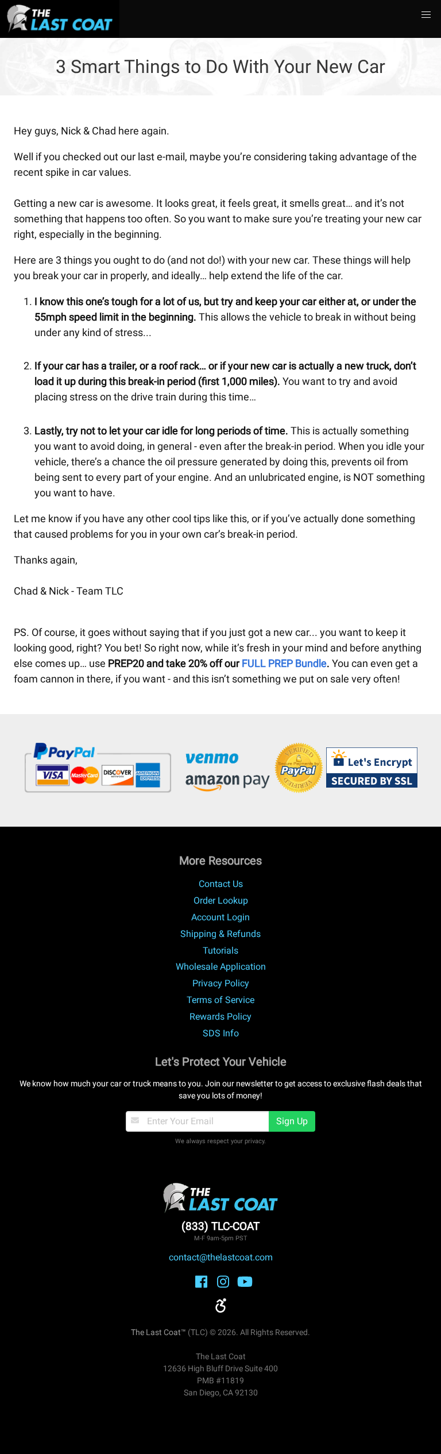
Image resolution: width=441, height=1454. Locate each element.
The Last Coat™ (158, 1332)
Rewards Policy (220, 1016)
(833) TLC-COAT (220, 1226)
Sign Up (292, 1121)
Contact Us (221, 883)
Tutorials (220, 950)
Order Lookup (221, 900)
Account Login (220, 917)
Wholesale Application (221, 966)
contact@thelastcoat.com (221, 1257)
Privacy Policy (220, 983)
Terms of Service (220, 999)
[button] (426, 15)
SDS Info (221, 1033)
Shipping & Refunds (220, 933)
